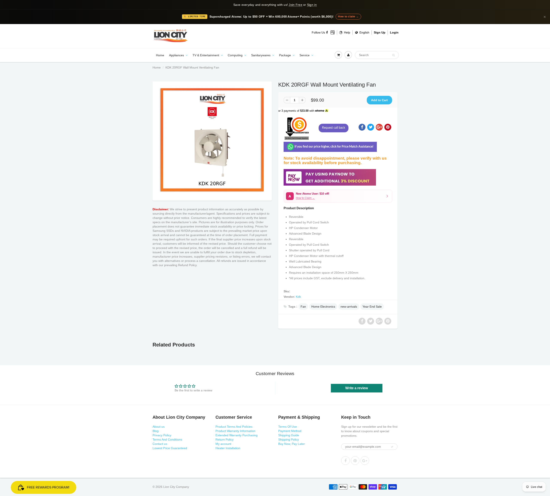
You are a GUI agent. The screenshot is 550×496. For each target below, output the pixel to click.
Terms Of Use (287, 426)
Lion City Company (176, 486)
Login (394, 32)
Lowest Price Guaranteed (170, 448)
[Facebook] (327, 32)
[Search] (393, 55)
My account (223, 444)
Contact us (160, 444)
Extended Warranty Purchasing (236, 435)
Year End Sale (372, 306)
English (364, 32)
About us (159, 426)
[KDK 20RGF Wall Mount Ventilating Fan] (212, 140)
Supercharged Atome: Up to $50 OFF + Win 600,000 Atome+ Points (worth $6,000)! (271, 16)
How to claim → (348, 16)
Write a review (356, 388)
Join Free (295, 4)
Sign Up (379, 32)
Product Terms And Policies (233, 426)
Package (285, 55)
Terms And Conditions (167, 439)
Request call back (333, 127)
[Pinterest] (355, 460)
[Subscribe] (392, 446)
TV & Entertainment (205, 55)
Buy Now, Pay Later (291, 444)
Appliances (176, 55)
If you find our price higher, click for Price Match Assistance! (333, 146)
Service (304, 55)
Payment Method (289, 431)
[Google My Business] (332, 32)
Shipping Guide (288, 435)
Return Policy (224, 439)
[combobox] (377, 55)
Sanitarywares (260, 55)
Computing (235, 55)
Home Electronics (323, 306)
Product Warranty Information (235, 431)
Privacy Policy (162, 435)
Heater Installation (227, 448)
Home (160, 55)
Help (346, 32)
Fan (303, 306)
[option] (212, 140)
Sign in (312, 4)
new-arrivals (349, 306)
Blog (156, 431)
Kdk (298, 296)
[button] (338, 196)
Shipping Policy (288, 439)
